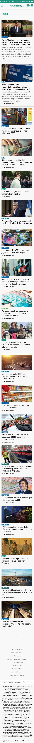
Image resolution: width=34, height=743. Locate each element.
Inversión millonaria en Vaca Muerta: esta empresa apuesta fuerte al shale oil (17, 592)
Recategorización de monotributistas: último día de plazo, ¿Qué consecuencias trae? (16, 87)
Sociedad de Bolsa (17, 662)
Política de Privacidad (17, 675)
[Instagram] (32, 5)
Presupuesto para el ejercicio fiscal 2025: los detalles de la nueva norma (17, 222)
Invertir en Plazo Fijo (17, 653)
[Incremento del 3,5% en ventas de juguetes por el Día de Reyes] (17, 237)
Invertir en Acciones (17, 656)
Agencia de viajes (17, 672)
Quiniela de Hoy (17, 669)
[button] (2, 6)
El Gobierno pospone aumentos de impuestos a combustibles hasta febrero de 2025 (16, 131)
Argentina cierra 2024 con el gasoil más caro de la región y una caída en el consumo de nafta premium (16, 281)
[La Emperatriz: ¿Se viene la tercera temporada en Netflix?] (17, 179)
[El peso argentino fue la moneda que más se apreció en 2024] (17, 485)
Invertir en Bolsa (17, 649)
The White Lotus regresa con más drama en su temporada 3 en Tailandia (15, 560)
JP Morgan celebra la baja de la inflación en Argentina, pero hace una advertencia (17, 529)
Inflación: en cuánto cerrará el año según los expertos (15, 406)
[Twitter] (28, 5)
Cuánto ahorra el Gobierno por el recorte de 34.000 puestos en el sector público (15, 437)
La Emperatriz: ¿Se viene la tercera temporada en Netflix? (16, 193)
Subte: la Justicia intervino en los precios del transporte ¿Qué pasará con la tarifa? (16, 623)
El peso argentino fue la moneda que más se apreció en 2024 (17, 499)
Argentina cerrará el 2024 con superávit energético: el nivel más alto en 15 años (15, 376)
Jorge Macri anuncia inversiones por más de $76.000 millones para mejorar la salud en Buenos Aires (16, 42)
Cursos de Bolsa (17, 665)
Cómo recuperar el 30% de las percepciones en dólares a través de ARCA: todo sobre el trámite (17, 162)
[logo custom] (17, 6)
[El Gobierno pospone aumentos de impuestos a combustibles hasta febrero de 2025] (17, 116)
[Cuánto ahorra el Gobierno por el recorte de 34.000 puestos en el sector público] (17, 422)
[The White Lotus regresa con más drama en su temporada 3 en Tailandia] (17, 546)
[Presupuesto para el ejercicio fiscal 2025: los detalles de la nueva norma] (17, 208)
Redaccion (6, 196)
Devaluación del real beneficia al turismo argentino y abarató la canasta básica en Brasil (15, 313)
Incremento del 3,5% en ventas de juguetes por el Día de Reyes (15, 251)
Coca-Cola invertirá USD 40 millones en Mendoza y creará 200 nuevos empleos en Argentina (17, 468)
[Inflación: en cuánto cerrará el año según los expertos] (17, 393)
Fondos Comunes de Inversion (17, 659)
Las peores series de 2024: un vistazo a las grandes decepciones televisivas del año (16, 344)
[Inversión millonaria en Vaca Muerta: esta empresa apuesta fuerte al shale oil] (17, 577)
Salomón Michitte (8, 61)
